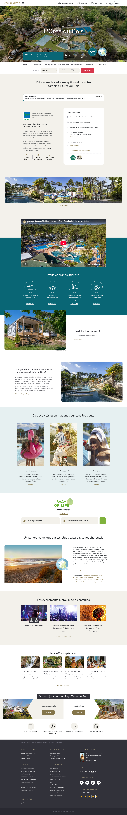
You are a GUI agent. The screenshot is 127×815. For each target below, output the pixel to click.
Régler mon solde (55, 779)
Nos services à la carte (26, 790)
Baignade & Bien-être (63, 65)
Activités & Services (76, 65)
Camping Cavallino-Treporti (57, 758)
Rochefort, (89, 580)
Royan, (84, 580)
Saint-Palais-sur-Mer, (98, 580)
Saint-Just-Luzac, (77, 580)
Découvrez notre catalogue (28, 771)
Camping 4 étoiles (25, 756)
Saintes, (97, 578)
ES (89, 771)
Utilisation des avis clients (57, 790)
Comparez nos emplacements (28, 779)
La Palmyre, (87, 576)
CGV (51, 782)
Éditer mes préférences (56, 795)
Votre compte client (55, 771)
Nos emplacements (50, 65)
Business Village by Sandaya (28, 787)
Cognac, (96, 582)
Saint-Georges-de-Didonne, (80, 582)
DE (95, 771)
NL (83, 771)
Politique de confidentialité (57, 787)
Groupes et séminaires (27, 785)
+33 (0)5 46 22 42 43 (76, 142)
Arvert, (100, 576)
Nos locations (37, 65)
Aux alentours (89, 65)
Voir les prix (87, 70)
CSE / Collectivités (25, 774)
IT (98, 771)
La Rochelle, (91, 578)
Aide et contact (54, 769)
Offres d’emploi (25, 793)
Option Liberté (54, 793)
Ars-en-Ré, (90, 582)
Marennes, (76, 578)
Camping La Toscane (55, 753)
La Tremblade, (94, 576)
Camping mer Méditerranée (28, 753)
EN (86, 771)
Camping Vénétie (54, 756)
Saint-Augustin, (83, 578)
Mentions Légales (55, 785)
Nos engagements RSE (27, 782)
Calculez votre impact (55, 774)
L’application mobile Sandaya (58, 777)
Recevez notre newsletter (27, 769)
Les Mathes (101, 582)
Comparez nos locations (27, 777)
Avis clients (102, 65)
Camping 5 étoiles (25, 758)
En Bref (25, 65)
